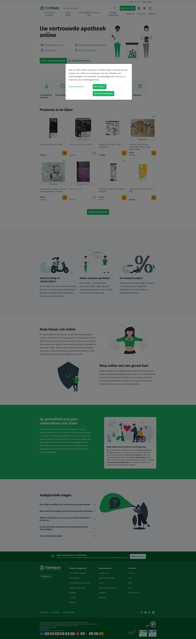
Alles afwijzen (99, 86)
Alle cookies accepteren (103, 93)
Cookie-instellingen (76, 86)
